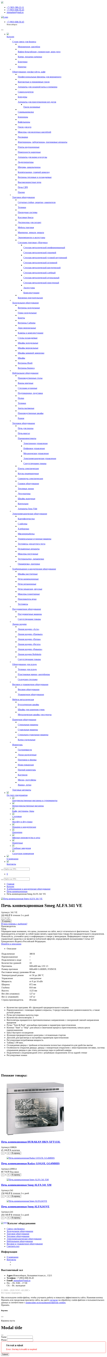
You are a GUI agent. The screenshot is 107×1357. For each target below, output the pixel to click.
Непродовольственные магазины (28, 806)
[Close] (2, 1316)
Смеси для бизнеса (16, 1229)
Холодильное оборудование (25, 303)
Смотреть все (13, 1246)
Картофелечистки (26, 519)
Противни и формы (27, 760)
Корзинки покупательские (30, 298)
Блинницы (23, 117)
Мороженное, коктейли (29, 46)
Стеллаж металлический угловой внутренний (45, 257)
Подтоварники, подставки (30, 393)
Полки (21, 398)
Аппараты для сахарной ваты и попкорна (37, 87)
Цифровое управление (34, 448)
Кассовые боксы (25, 217)
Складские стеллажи (27, 679)
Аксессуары (29, 288)
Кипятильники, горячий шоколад (34, 172)
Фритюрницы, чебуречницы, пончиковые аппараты (42, 142)
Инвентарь (17, 745)
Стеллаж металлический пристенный (41, 282)
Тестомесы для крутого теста (31, 544)
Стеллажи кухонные (27, 388)
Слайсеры (22, 524)
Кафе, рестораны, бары (23, 811)
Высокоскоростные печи (29, 182)
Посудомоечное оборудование (26, 609)
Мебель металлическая (23, 699)
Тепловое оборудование (23, 423)
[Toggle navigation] (2, 29)
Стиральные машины (28, 724)
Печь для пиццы (25, 428)
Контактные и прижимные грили (34, 82)
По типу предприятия (17, 795)
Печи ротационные (27, 584)
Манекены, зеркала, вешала (31, 232)
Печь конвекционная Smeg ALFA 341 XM (26, 1184)
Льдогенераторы (26, 162)
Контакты (11, 864)
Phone (4, 1340)
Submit (5, 1354)
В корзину (6, 921)
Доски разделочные (27, 755)
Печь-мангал (24, 433)
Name (3, 1337)
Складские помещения (23, 853)
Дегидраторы (24, 493)
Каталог (10, 36)
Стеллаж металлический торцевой (39, 252)
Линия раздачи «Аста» (28, 629)
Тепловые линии (26, 488)
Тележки (22, 207)
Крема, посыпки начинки (30, 57)
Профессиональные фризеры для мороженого (39, 77)
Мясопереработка (26, 534)
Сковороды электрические (30, 478)
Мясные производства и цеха (26, 837)
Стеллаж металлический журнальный (41, 277)
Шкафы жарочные (26, 498)
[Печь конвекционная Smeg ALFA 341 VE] (21, 899)
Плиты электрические (28, 468)
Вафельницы (24, 122)
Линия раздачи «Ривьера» (30, 649)
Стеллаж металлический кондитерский (42, 267)
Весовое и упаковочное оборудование (30, 684)
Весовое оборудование (28, 689)
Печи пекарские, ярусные (30, 589)
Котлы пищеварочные (28, 473)
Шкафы (21, 358)
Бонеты (21, 318)
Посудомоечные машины (30, 614)
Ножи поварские (26, 765)
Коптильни (23, 503)
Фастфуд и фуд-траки (22, 822)
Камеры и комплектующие (30, 333)
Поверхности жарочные (29, 152)
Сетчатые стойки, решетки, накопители (37, 202)
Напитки (22, 67)
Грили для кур (24, 127)
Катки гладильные (26, 739)
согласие (54, 1300)
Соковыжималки (26, 112)
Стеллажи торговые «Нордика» (33, 242)
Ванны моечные (25, 383)
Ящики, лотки (24, 785)
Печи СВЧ (23, 187)
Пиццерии (17, 832)
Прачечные (17, 843)
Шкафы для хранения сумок (31, 709)
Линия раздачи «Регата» (29, 644)
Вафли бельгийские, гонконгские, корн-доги (39, 51)
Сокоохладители (26, 92)
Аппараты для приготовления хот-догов (37, 102)
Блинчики (22, 62)
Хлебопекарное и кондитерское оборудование (34, 569)
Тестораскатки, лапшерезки (31, 559)
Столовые (17, 816)
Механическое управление (36, 453)
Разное (21, 418)
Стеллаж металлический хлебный (39, 272)
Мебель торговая (26, 227)
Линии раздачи (19, 624)
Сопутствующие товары (34, 463)
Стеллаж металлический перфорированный (44, 247)
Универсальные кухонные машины (34, 539)
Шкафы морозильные (28, 348)
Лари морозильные (27, 328)
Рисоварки (23, 137)
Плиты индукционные (28, 147)
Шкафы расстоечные (28, 574)
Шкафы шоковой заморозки (31, 353)
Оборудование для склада (24, 664)
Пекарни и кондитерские (24, 827)
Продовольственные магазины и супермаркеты (34, 800)
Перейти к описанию (11, 944)
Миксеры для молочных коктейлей (34, 132)
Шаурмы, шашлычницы (29, 167)
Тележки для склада (27, 669)
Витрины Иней (25, 363)
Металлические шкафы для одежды (35, 714)
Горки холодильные (27, 313)
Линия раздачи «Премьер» (30, 634)
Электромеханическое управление (39, 458)
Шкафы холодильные (28, 343)
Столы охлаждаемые (27, 338)
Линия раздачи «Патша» (29, 639)
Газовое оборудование (28, 483)
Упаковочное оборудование (31, 694)
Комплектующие (31, 293)
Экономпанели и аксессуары (31, 237)
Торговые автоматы (21, 790)
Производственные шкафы (30, 413)
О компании (12, 859)
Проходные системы (27, 212)
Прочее (21, 192)
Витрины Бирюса (26, 368)
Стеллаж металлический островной (40, 262)
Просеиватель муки (27, 599)
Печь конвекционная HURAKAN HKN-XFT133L (30, 1141)
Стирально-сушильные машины (33, 734)
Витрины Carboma (26, 323)
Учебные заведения (21, 848)
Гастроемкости (25, 750)
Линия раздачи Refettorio (29, 654)
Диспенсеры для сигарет (29, 222)
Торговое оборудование (23, 197)
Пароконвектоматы (27, 438)
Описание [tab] (11, 948)
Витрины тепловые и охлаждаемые (35, 177)
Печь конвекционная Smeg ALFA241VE (25, 1206)
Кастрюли (22, 775)
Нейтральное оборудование (25, 373)
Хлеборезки (23, 529)
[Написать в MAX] (2, 2)
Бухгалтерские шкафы (28, 704)
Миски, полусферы (27, 780)
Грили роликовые (31, 107)
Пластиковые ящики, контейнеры (34, 674)
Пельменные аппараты (29, 549)
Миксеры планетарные (29, 594)
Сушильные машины (28, 729)
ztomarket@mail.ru (22, 1280)
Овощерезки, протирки (29, 564)
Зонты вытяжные (26, 408)
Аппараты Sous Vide (27, 508)
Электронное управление (35, 443)
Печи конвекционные (28, 579)
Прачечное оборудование (24, 719)
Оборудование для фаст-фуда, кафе (28, 72)
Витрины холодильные (29, 308)
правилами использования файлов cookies (45, 1302)
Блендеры (22, 97)
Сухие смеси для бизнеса (24, 41)
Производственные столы (30, 378)
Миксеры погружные (28, 554)
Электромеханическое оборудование (29, 514)
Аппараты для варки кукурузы (32, 157)
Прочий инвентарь (27, 770)
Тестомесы (23, 604)
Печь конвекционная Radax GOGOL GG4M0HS (30, 1163)
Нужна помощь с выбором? (14, 924)
